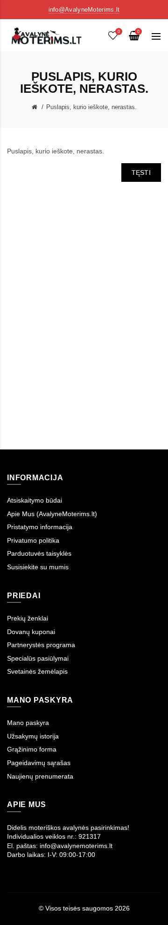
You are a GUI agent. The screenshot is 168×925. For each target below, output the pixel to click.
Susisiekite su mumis (38, 567)
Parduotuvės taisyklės (39, 553)
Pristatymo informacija (39, 527)
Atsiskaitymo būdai (34, 500)
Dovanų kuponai (31, 631)
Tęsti (141, 172)
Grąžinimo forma (31, 749)
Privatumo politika (33, 540)
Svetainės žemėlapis (37, 671)
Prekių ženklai (27, 618)
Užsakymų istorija (33, 736)
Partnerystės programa (41, 645)
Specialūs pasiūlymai (38, 658)
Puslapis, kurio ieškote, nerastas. (91, 107)
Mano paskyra (28, 722)
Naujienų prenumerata (40, 776)
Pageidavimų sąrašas (38, 762)
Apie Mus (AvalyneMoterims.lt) (52, 514)
